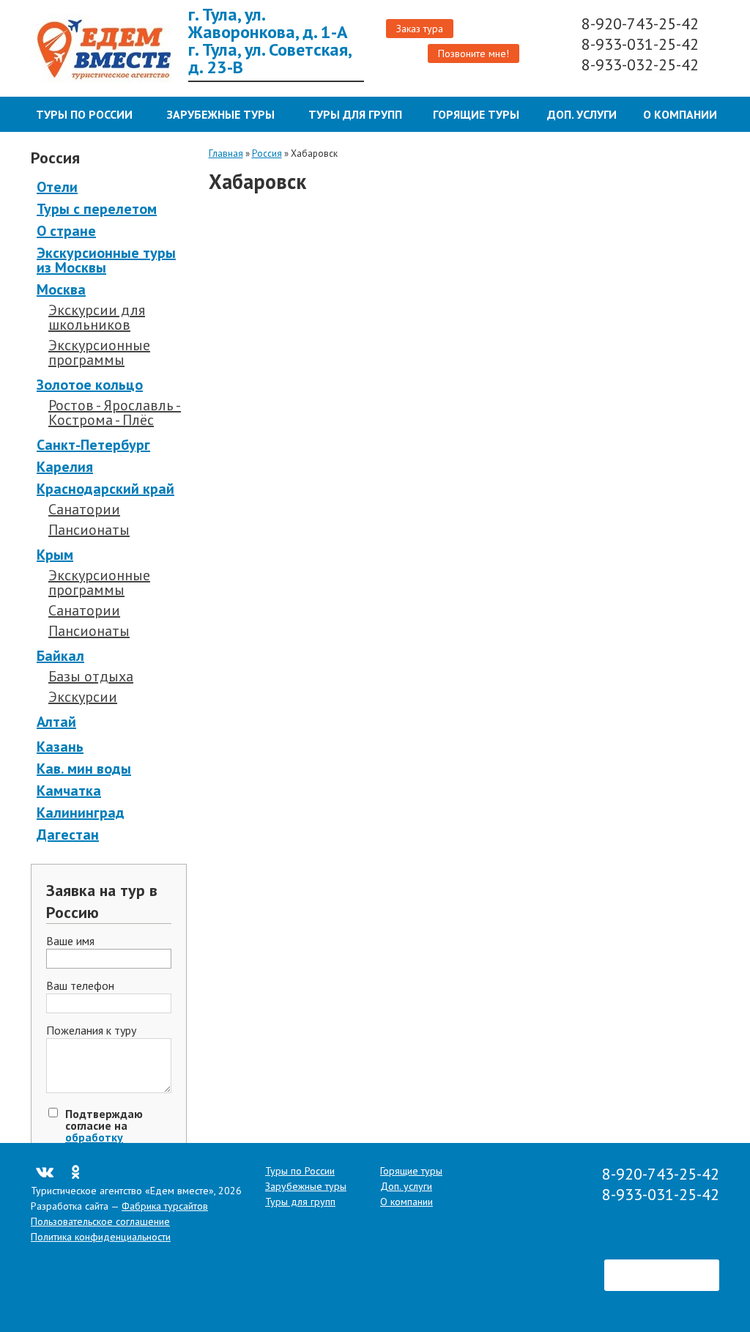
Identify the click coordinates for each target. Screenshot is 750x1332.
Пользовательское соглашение (100, 1221)
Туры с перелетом (97, 208)
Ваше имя (70, 941)
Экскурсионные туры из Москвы (106, 260)
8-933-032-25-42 (642, 64)
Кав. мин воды (84, 768)
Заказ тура (419, 28)
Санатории (84, 509)
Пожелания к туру (91, 1030)
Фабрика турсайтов (165, 1206)
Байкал (60, 655)
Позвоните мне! (473, 53)
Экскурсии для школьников (96, 317)
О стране (66, 230)
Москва (61, 289)
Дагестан (68, 834)
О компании (680, 114)
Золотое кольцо (90, 384)
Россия (267, 153)
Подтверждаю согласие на (104, 1137)
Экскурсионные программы (99, 352)
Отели (57, 187)
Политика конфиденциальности (101, 1236)
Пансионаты (89, 529)
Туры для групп (355, 114)
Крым (55, 554)
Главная (226, 153)
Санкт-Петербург (93, 444)
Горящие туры (476, 114)
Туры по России (84, 114)
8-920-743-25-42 (642, 23)
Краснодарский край (105, 488)
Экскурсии (82, 696)
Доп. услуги (582, 114)
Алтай (56, 721)
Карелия (65, 466)
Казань (60, 746)
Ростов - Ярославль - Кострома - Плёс (114, 412)
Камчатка (69, 790)
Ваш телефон (80, 986)
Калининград (81, 812)
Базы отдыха (90, 676)
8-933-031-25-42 (642, 44)
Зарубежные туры (221, 114)
